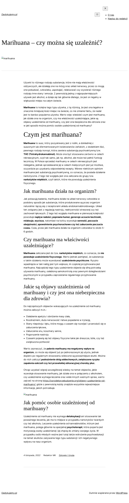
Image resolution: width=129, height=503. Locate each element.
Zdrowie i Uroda (66, 455)
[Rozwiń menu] (97, 15)
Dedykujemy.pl (9, 14)
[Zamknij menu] (105, 8)
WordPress (121, 493)
